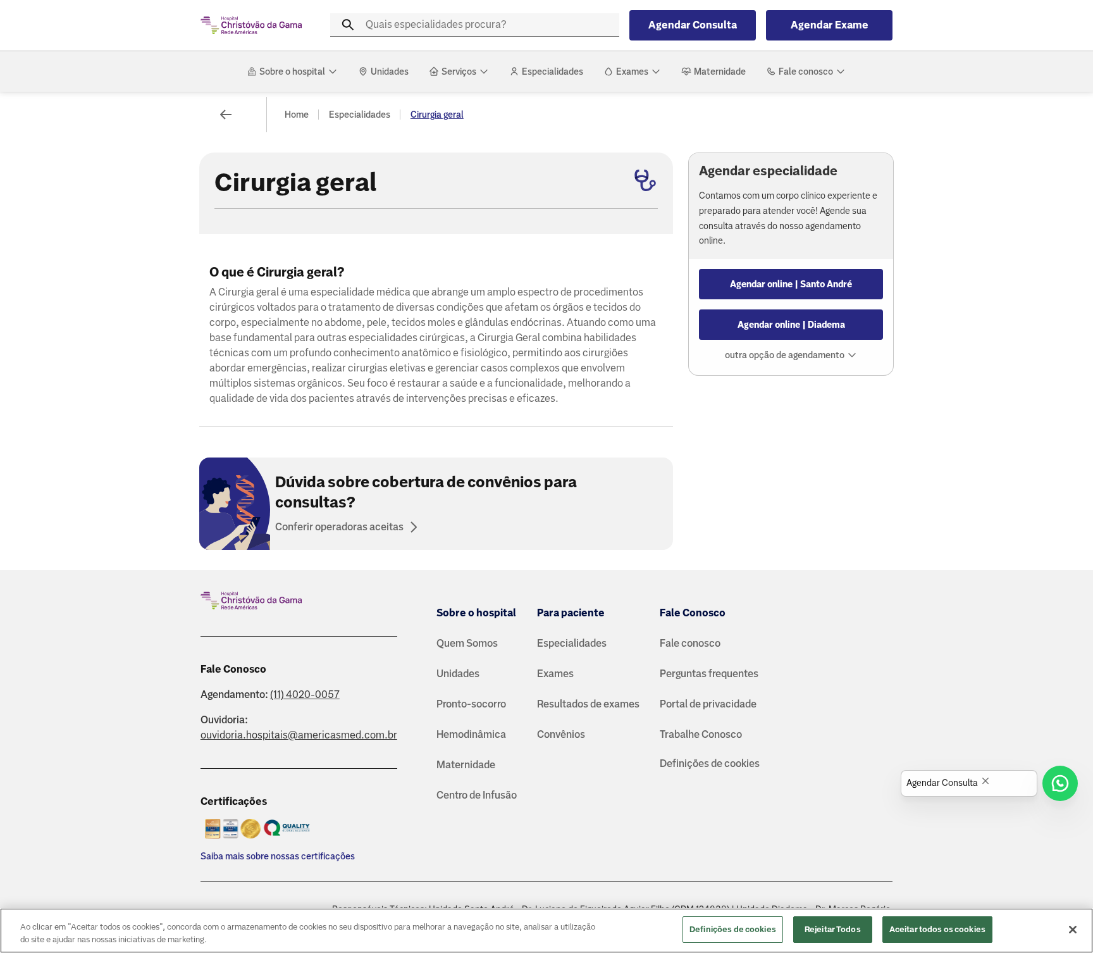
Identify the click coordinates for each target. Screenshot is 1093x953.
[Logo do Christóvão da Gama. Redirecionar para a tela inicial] (251, 25)
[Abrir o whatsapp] (1060, 783)
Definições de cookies (710, 763)
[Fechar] (1073, 930)
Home (297, 114)
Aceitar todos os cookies (937, 929)
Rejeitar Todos (833, 929)
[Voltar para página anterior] (226, 114)
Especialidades (359, 114)
